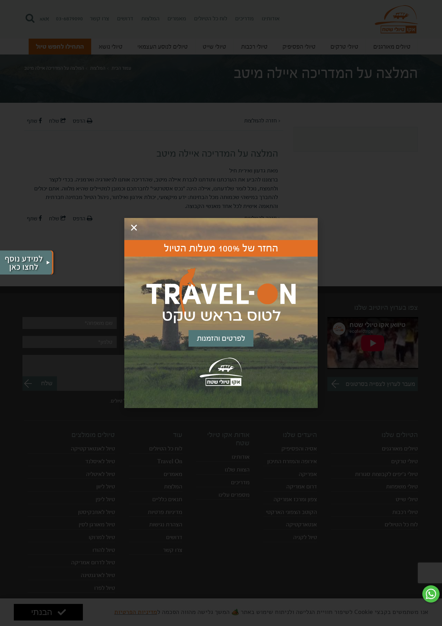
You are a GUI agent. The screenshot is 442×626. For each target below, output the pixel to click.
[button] (134, 227)
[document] (221, 313)
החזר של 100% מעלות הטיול (221, 248)
